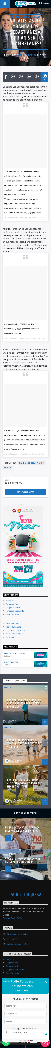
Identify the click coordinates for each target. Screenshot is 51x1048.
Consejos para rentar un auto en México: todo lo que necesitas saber (24, 783)
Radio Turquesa (27, 55)
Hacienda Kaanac (13, 627)
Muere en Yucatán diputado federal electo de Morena (22, 829)
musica (7, 467)
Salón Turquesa (12, 623)
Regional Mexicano (30, 17)
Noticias (14, 17)
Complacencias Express (14, 653)
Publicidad (10, 637)
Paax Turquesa (12, 614)
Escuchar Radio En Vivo (13, 918)
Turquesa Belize (13, 607)
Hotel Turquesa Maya (15, 630)
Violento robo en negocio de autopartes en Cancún (23, 860)
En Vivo (45, 3)
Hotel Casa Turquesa (15, 633)
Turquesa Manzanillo (15, 611)
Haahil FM (10, 600)
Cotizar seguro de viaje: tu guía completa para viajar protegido (24, 703)
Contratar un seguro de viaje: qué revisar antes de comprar (24, 743)
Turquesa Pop (12, 604)
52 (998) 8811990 (15, 939)
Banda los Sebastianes (31, 463)
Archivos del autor (25, 492)
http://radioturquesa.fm (17, 934)
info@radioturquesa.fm (17, 944)
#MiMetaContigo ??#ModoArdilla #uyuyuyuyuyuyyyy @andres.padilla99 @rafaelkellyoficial (21, 328)
